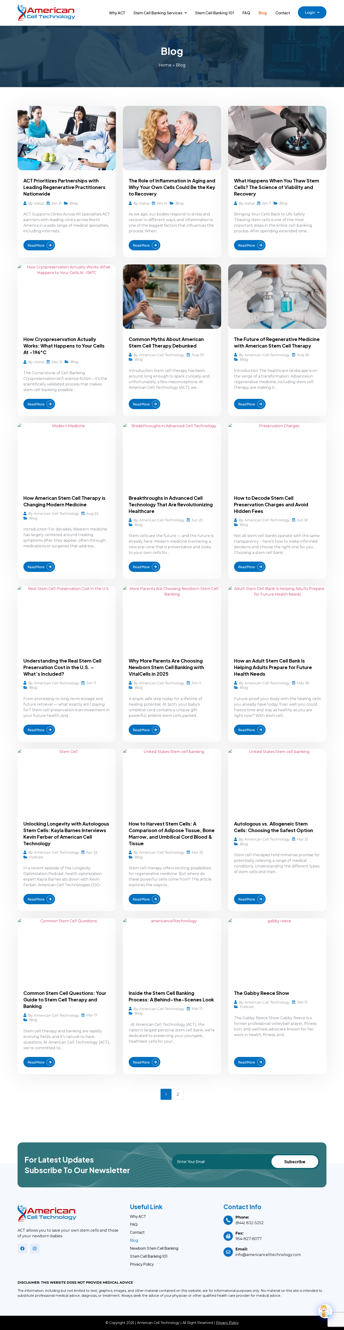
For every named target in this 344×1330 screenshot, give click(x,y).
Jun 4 (196, 683)
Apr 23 (91, 852)
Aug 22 (92, 513)
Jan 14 (162, 203)
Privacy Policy (142, 1264)
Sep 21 (302, 1002)
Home (165, 65)
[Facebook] (22, 1248)
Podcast (36, 857)
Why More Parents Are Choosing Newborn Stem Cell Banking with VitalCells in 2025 (166, 667)
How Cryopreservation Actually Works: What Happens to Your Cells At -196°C (64, 345)
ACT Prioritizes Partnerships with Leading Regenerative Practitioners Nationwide (64, 187)
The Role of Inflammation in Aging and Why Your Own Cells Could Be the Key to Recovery (172, 187)
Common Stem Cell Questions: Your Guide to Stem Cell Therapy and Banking (64, 999)
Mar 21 (302, 839)
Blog (263, 12)
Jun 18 (302, 520)
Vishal (39, 203)
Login (310, 12)
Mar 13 (197, 1008)
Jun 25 (197, 520)
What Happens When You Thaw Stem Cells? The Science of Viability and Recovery (276, 187)
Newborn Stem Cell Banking (154, 1248)
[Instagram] (35, 1248)
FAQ (246, 12)
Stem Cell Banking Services (157, 12)
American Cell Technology (161, 355)
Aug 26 (303, 354)
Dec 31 (56, 362)
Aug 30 (198, 354)
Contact (282, 12)
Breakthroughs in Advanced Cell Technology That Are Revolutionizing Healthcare (171, 504)
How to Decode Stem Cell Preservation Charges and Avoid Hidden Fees (271, 504)
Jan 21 (56, 203)
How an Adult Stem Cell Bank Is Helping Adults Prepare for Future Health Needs (273, 667)
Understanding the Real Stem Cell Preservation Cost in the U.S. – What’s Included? (62, 667)
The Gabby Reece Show (261, 993)
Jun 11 (91, 683)
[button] (160, 12)
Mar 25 (197, 852)
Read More (36, 245)
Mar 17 (91, 1015)
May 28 (303, 683)
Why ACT (117, 12)
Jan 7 (266, 203)
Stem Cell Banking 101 (214, 12)
